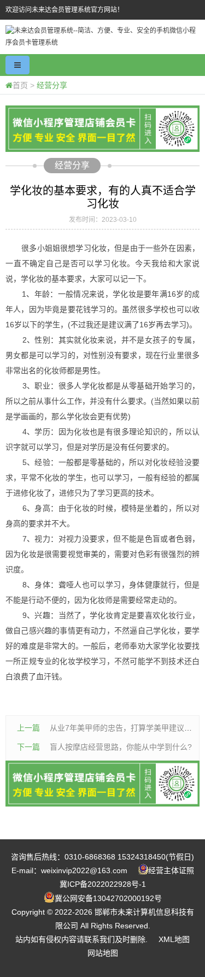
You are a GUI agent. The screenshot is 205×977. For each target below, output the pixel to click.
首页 (20, 85)
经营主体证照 (171, 870)
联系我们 (99, 939)
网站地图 (102, 953)
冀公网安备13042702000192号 (108, 898)
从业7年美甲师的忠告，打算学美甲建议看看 (125, 727)
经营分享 (52, 85)
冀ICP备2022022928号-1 (103, 884)
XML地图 (174, 939)
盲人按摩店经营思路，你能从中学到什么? (121, 747)
